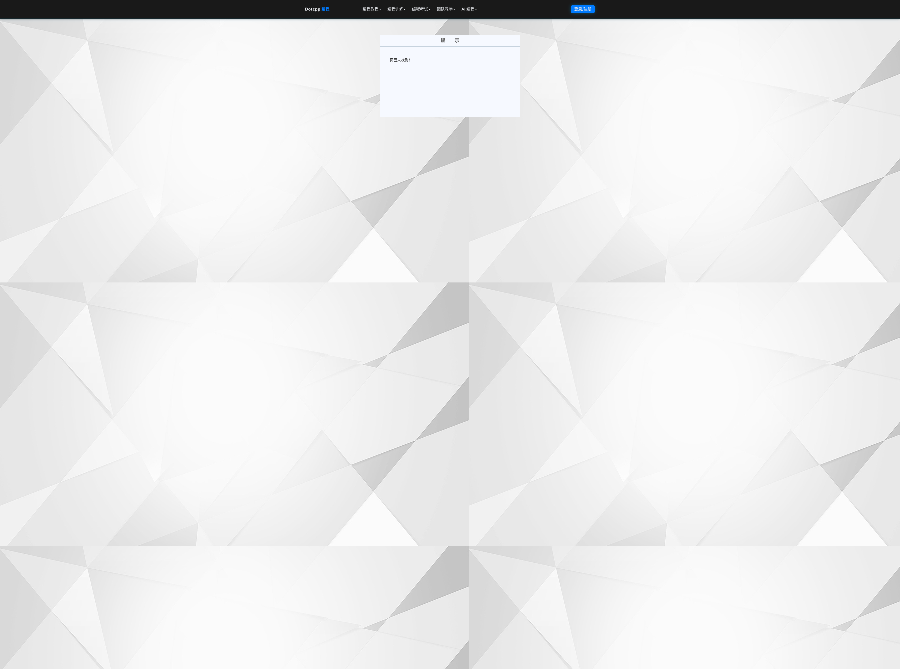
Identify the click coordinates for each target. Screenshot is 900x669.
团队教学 (446, 9)
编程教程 (372, 9)
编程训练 (396, 9)
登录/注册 (583, 9)
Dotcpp (317, 9)
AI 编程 (469, 9)
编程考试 (421, 9)
